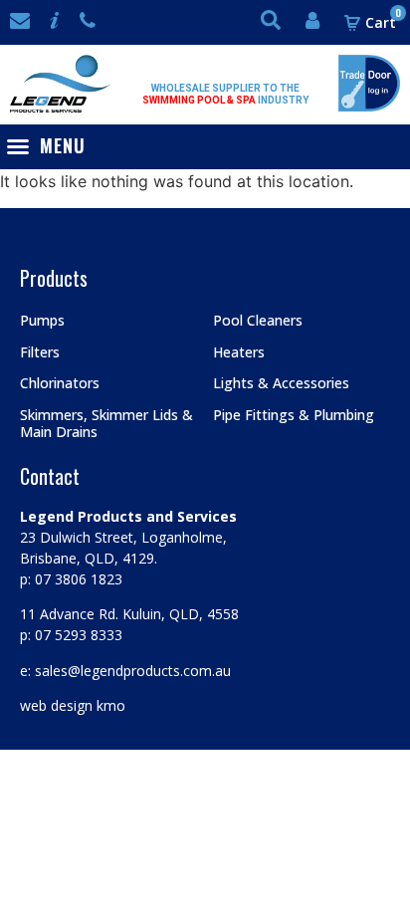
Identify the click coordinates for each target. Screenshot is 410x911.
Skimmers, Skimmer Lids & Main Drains (106, 423)
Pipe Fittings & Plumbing (293, 414)
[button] (51, 145)
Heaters (239, 351)
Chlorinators (60, 382)
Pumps (42, 320)
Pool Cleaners (258, 320)
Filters (40, 351)
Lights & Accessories (281, 382)
